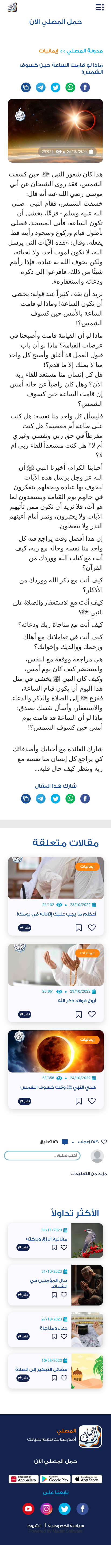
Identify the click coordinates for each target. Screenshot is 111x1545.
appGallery (23, 1479)
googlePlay (55, 1479)
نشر (25, 1247)
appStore (87, 1479)
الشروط (34, 1526)
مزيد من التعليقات (89, 1174)
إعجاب (88, 1142)
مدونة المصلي (85, 51)
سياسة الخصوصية (66, 1526)
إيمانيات (48, 51)
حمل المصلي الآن (55, 21)
